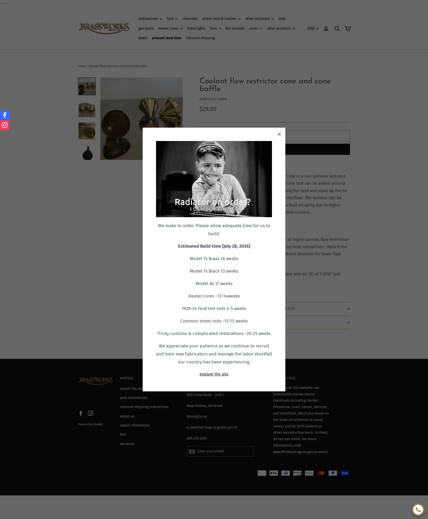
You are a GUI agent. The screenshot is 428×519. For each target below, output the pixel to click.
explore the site (214, 374)
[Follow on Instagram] (4, 125)
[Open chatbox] (418, 509)
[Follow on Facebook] (4, 115)
